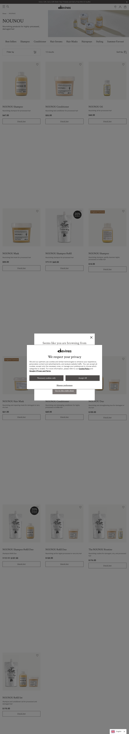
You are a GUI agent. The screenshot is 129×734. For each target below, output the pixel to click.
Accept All (82, 378)
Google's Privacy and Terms (40, 371)
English (118, 731)
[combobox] (118, 731)
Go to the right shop (64, 390)
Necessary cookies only (46, 378)
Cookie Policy (84, 369)
